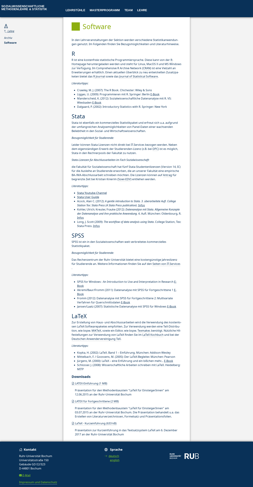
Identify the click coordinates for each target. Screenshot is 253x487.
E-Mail (26, 475)
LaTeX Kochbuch (153, 335)
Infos (141, 205)
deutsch (114, 456)
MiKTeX (96, 330)
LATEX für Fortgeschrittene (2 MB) (96, 401)
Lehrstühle (75, 10)
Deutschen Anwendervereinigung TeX (96, 339)
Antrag (167, 175)
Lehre (142, 10)
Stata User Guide (88, 197)
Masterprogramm (105, 10)
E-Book (155, 94)
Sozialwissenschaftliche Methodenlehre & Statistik (24, 8)
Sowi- (124, 179)
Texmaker (144, 330)
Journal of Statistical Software (138, 76)
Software (10, 43)
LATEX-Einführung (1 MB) (90, 383)
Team (128, 10)
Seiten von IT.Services (166, 264)
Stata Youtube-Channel (92, 193)
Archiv (8, 38)
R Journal (99, 76)
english (114, 460)
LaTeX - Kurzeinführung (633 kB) (95, 423)
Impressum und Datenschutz (38, 482)
